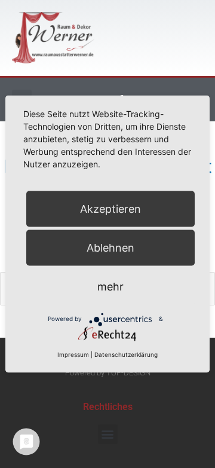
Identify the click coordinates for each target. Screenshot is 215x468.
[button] (108, 434)
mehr (110, 286)
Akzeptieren (110, 208)
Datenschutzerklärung (126, 353)
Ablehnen (110, 247)
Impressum (73, 353)
